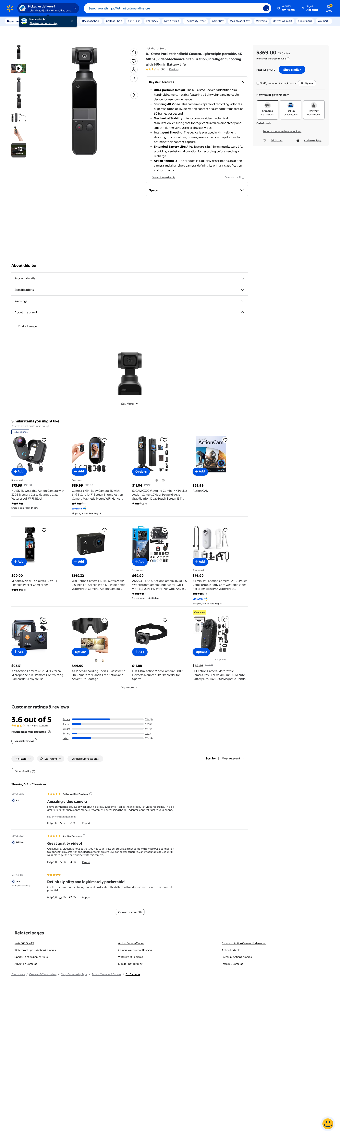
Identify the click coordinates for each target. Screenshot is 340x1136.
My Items (261, 20)
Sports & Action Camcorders (31, 956)
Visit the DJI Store (156, 48)
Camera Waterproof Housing (135, 950)
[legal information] (288, 58)
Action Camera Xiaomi (131, 943)
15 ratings (173, 69)
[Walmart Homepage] (10, 8)
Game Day (218, 20)
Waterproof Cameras (130, 956)
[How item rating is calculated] (49, 731)
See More (127, 404)
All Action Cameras (26, 963)
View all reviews (24, 741)
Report (86, 823)
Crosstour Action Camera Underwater (244, 943)
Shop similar (292, 69)
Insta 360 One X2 (24, 943)
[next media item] (134, 95)
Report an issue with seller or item (282, 131)
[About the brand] (242, 312)
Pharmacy (152, 20)
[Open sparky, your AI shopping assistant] (328, 1124)
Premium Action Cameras (237, 956)
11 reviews (43, 725)
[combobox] (177, 8)
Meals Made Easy (240, 20)
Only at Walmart (282, 20)
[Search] (266, 8)
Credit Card (305, 20)
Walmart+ (324, 20)
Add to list (276, 140)
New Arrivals (171, 20)
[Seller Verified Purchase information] (90, 793)
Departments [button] (15, 21)
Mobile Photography (130, 963)
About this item (25, 265)
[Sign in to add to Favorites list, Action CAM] (225, 440)
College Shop (114, 20)
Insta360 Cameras (232, 963)
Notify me (307, 83)
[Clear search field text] (257, 8)
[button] (286, 8)
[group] (162, 69)
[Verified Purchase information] (84, 835)
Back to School (91, 20)
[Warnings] (242, 301)
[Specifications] (242, 290)
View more (127, 687)
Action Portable (231, 950)
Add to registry (312, 140)
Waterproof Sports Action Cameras (35, 950)
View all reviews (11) (130, 912)
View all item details (163, 177)
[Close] (72, 21)
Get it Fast (134, 20)
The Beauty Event (195, 20)
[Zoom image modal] (133, 69)
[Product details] (242, 278)
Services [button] (39, 21)
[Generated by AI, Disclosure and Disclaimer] (243, 177)
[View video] (133, 78)
